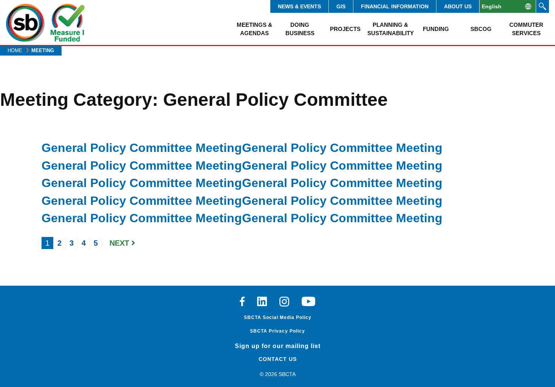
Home (15, 50)
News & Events (299, 6)
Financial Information (395, 6)
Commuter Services (526, 29)
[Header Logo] (25, 22)
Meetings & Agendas (254, 29)
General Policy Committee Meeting (142, 148)
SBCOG (481, 29)
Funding (436, 29)
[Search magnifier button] (542, 6)
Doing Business (299, 29)
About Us (458, 6)
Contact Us (278, 359)
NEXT (120, 243)
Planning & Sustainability (390, 29)
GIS (340, 6)
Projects (345, 29)
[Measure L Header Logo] (68, 22)
